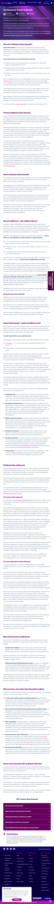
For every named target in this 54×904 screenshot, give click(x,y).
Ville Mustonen (22, 14)
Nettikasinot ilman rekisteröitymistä (22, 3)
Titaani (30, 864)
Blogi (18, 855)
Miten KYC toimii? (20, 861)
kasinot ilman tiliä (20, 104)
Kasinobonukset (45, 870)
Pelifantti (31, 858)
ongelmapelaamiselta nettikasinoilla (28, 445)
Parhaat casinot (45, 873)
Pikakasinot (44, 881)
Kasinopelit (19, 875)
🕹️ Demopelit (45, 2)
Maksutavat (35, 2)
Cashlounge (31, 870)
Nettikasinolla (7, 81)
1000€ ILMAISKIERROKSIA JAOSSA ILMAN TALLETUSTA (50, 281)
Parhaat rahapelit (45, 890)
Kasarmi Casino (32, 872)
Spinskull (31, 867)
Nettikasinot (15, 2)
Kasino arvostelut (20, 881)
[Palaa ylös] (50, 901)
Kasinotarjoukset (20, 858)
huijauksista (34, 356)
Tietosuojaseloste (8, 881)
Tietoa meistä (7, 855)
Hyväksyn (17, 899)
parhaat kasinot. (11, 166)
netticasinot (47, 31)
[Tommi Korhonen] (4, 14)
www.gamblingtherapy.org (22, 864)
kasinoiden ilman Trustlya (25, 744)
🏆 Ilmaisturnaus (46, 3)
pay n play (44, 736)
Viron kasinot (8, 343)
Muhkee (31, 861)
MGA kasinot (8, 340)
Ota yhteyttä (7, 875)
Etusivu (4, 7)
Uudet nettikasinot (8, 185)
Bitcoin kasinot (45, 887)
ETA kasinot (6, 533)
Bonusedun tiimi (8, 884)
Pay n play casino (45, 884)
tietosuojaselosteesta (12, 896)
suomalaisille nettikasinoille (22, 500)
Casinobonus (29, 2)
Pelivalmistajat (20, 872)
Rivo (30, 855)
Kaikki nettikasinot (45, 868)
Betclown (31, 878)
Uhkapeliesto (19, 867)
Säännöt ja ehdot (8, 872)
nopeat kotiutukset (17, 452)
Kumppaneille (7, 878)
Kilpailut (18, 878)
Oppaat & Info (40, 3)
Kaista (30, 875)
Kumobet (31, 881)
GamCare (19, 870)
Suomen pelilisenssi (41, 230)
